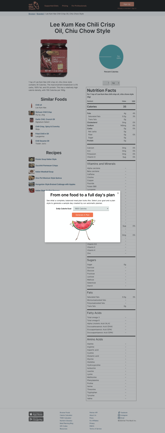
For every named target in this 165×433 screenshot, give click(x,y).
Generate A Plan (82, 215)
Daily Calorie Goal (63, 208)
